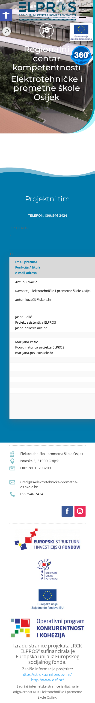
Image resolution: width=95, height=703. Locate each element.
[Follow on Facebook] (67, 511)
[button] (6, 15)
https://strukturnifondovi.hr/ (46, 674)
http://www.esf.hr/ (47, 679)
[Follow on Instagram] (80, 511)
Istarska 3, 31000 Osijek (39, 460)
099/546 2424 (31, 494)
